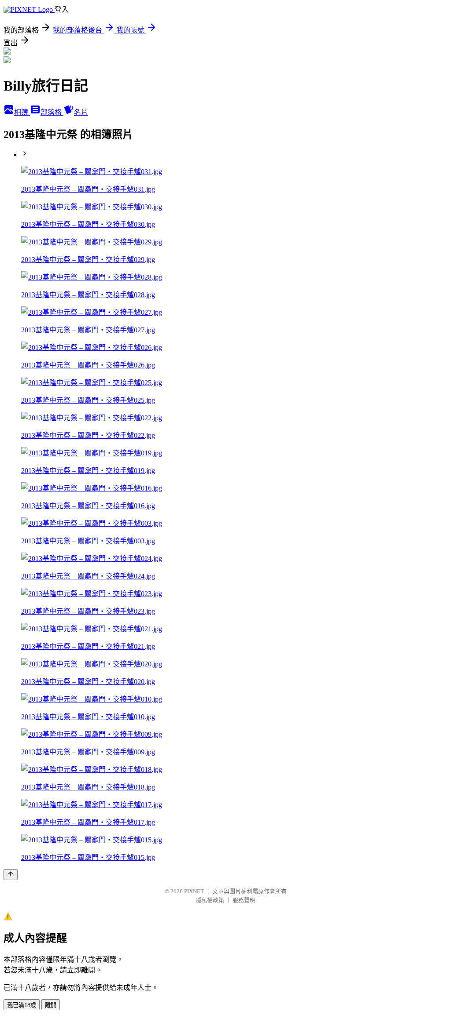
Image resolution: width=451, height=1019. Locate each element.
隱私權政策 (210, 900)
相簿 (22, 112)
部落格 (52, 112)
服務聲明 (244, 900)
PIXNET (194, 891)
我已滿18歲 (21, 1005)
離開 (50, 1005)
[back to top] (11, 874)
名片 (81, 112)
